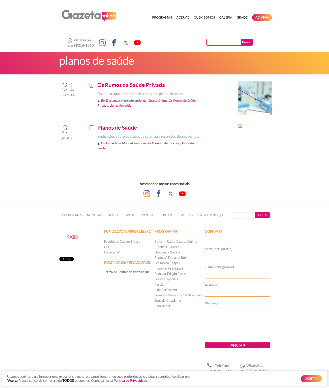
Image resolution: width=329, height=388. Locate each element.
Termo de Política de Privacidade (127, 272)
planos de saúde (120, 105)
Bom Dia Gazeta (150, 143)
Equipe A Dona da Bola (171, 257)
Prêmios (113, 215)
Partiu (159, 284)
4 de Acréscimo (165, 290)
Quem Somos (204, 17)
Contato (166, 215)
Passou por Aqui (211, 215)
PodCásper (162, 306)
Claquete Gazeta (166, 247)
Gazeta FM (112, 252)
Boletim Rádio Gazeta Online (175, 241)
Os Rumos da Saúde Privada (131, 85)
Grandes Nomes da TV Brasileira (178, 295)
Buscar (246, 42)
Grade (242, 17)
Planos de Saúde (117, 128)
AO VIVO (262, 17)
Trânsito (147, 215)
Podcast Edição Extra (170, 274)
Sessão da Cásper (167, 263)
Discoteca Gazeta (167, 252)
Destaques (113, 100)
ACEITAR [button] (311, 378)
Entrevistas (114, 143)
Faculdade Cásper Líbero (122, 241)
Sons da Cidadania (167, 300)
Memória (94, 215)
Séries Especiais (166, 279)
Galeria (225, 17)
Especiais (186, 215)
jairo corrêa (171, 143)
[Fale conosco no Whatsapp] (79, 43)
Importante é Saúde (168, 268)
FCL (107, 247)
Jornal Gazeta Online (153, 100)
